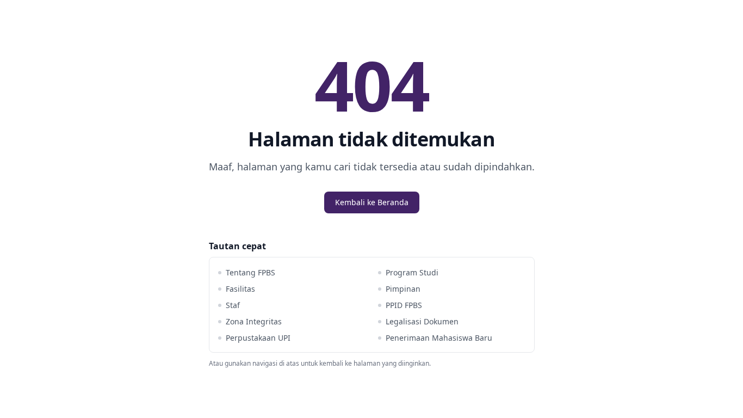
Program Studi (412, 272)
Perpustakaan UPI (258, 338)
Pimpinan (403, 289)
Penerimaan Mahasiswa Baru (439, 338)
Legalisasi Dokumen (422, 321)
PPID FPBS (404, 305)
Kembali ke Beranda (371, 202)
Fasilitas (240, 289)
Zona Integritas (254, 321)
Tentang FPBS (250, 272)
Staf (233, 305)
